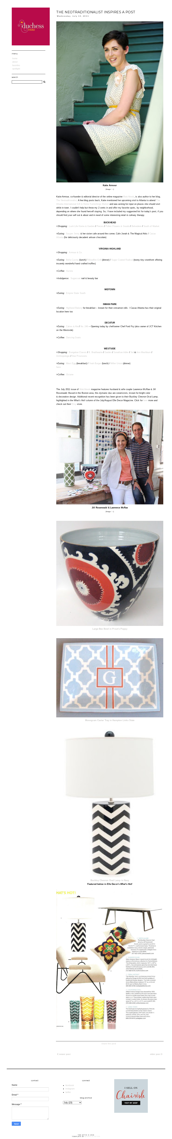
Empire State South (75, 293)
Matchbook (128, 196)
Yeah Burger (95, 363)
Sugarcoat (76, 278)
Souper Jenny (73, 233)
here (58, 367)
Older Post (155, 1054)
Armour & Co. (75, 252)
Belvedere (136, 226)
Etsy (74, 404)
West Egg (71, 363)
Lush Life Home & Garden (81, 226)
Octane (69, 374)
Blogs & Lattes (92, 1136)
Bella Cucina (72, 260)
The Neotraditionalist (66, 200)
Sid (132, 352)
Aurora (69, 271)
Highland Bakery (74, 308)
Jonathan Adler (121, 352)
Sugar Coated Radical (122, 260)
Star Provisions (79, 356)
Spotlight (16, 69)
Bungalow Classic (78, 352)
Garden (108, 352)
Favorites (16, 65)
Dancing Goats (73, 337)
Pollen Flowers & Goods (117, 226)
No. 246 (84, 326)
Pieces (100, 226)
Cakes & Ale (72, 326)
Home (14, 58)
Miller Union (116, 363)
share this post (108, 1044)
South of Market (151, 226)
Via (112, 189)
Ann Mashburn (143, 352)
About (14, 62)
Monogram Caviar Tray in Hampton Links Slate (109, 720)
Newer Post (65, 1054)
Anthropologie (63, 356)
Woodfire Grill (94, 260)
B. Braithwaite (95, 352)
